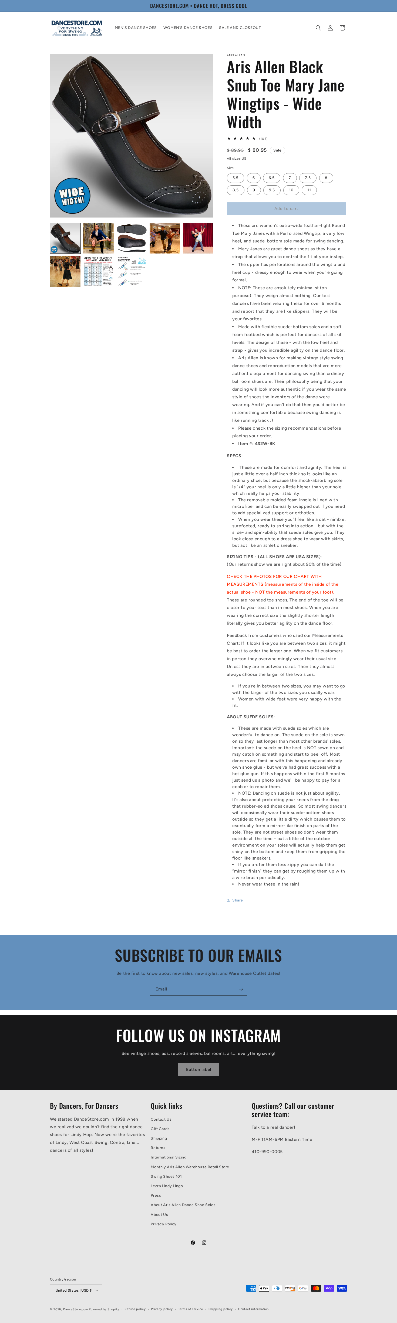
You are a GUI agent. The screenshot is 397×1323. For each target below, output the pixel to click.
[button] (318, 28)
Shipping (159, 1138)
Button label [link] (198, 1069)
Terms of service (190, 1309)
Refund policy (135, 1309)
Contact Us (161, 1119)
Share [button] (237, 900)
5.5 (235, 178)
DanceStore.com (75, 1309)
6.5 (272, 178)
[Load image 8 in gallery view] (131, 271)
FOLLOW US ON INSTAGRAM (198, 1035)
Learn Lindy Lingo (167, 1186)
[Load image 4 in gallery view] (165, 238)
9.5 (272, 190)
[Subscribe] (241, 989)
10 (291, 190)
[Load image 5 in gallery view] (198, 238)
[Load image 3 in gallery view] (131, 238)
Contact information (253, 1309)
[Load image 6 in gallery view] (65, 271)
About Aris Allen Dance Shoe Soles (183, 1205)
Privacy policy (162, 1309)
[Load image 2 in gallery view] (98, 238)
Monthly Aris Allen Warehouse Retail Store (190, 1167)
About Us (159, 1214)
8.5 (236, 190)
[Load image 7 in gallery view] (98, 271)
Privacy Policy (163, 1224)
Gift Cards (160, 1129)
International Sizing (168, 1157)
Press (156, 1195)
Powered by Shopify (104, 1309)
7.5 (308, 178)
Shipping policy (220, 1309)
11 (309, 190)
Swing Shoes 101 (166, 1176)
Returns (158, 1148)
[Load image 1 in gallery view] (65, 238)
